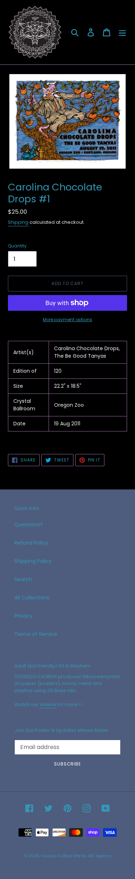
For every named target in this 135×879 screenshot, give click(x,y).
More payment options (67, 320)
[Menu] (122, 32)
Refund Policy (31, 542)
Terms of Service (35, 634)
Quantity (17, 246)
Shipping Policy (32, 561)
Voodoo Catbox (56, 856)
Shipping (18, 222)
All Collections (31, 597)
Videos (48, 704)
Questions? (28, 524)
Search (23, 579)
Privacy (23, 615)
